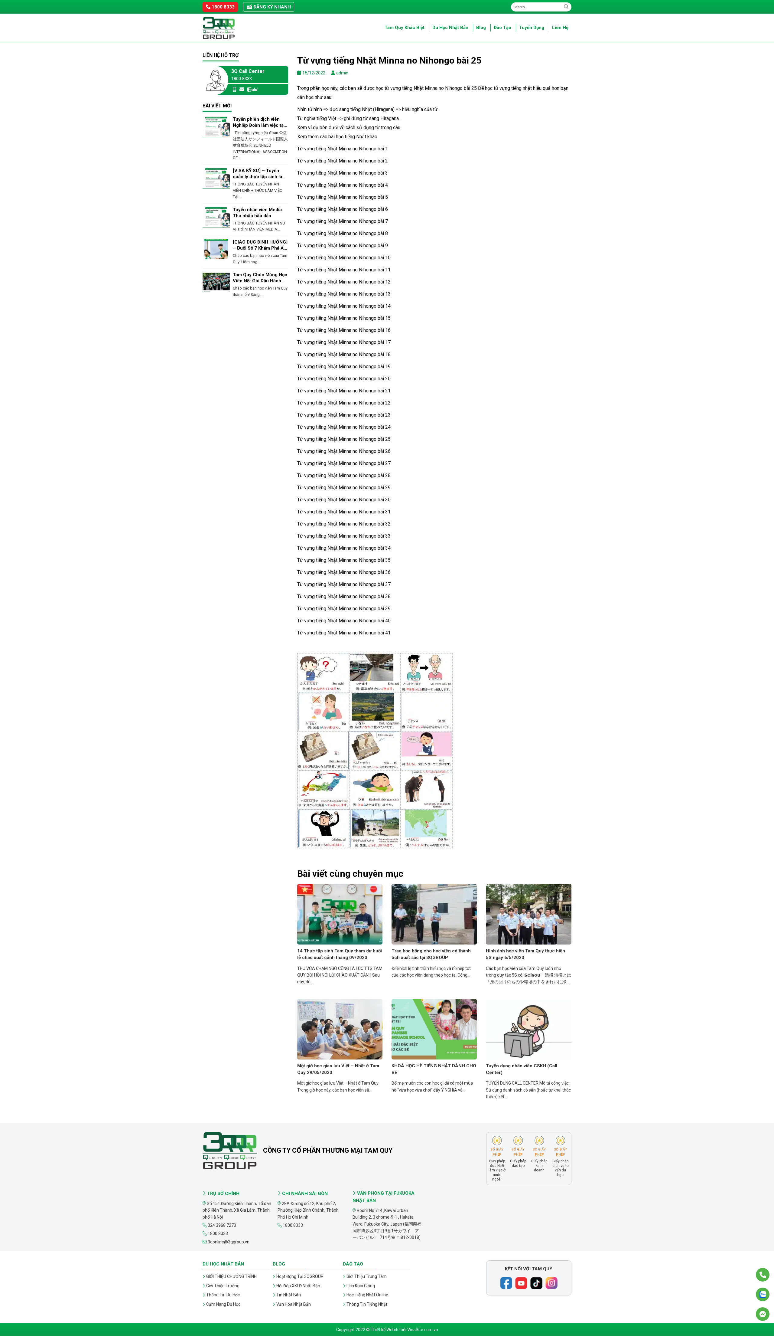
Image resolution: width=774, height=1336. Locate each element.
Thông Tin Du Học (223, 1294)
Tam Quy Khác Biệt (404, 27)
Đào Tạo (502, 27)
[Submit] (566, 7)
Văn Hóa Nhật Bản (293, 1304)
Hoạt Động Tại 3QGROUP (300, 1276)
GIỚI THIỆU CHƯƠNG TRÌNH (231, 1276)
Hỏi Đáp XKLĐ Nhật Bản (298, 1285)
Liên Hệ (560, 27)
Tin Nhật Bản (288, 1294)
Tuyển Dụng (531, 27)
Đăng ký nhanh (271, 7)
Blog (481, 27)
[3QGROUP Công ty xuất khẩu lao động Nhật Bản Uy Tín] (233, 28)
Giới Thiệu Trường (222, 1285)
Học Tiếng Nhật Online (367, 1294)
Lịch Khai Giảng (360, 1285)
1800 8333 (222, 7)
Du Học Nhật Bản (450, 27)
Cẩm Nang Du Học (223, 1304)
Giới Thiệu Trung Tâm (366, 1276)
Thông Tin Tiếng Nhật (366, 1304)
